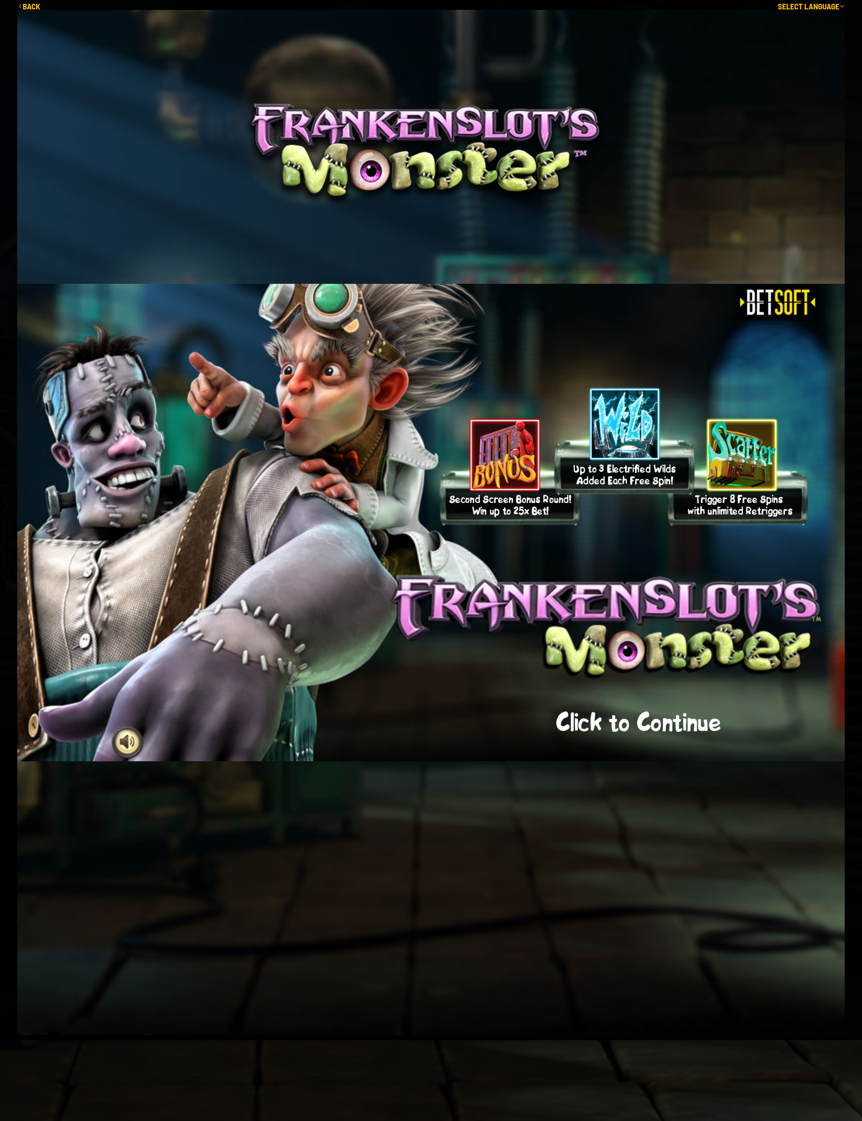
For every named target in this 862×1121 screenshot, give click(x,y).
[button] (811, 6)
